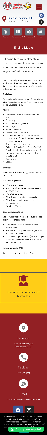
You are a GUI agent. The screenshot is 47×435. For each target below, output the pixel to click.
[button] (39, 7)
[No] (43, 424)
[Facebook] (41, 15)
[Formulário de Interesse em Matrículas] (23, 280)
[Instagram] (41, 22)
